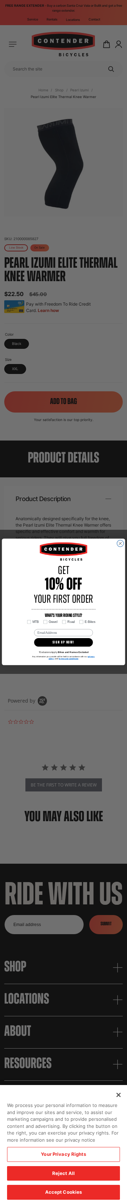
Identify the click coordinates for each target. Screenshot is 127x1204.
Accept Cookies (63, 1192)
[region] (63, 1144)
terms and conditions (68, 659)
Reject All (63, 1173)
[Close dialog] (120, 543)
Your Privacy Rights (63, 1154)
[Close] (118, 1095)
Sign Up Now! (63, 642)
